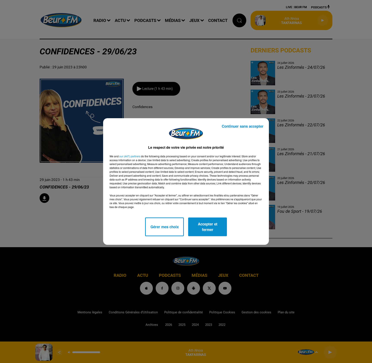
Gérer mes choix (164, 226)
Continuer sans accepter (243, 126)
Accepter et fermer (207, 226)
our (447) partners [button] (129, 156)
